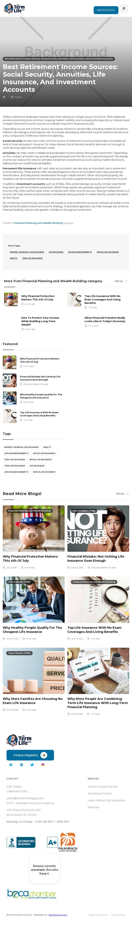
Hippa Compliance (98, 914)
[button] (124, 8)
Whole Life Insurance (108, 252)
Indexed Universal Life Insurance (27, 252)
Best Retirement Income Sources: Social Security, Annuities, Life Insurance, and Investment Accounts (59, 59)
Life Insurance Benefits (80, 252)
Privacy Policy (118, 914)
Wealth (14, 258)
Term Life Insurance (32, 258)
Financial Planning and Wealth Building (38, 223)
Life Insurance (56, 252)
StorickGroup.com (58, 914)
